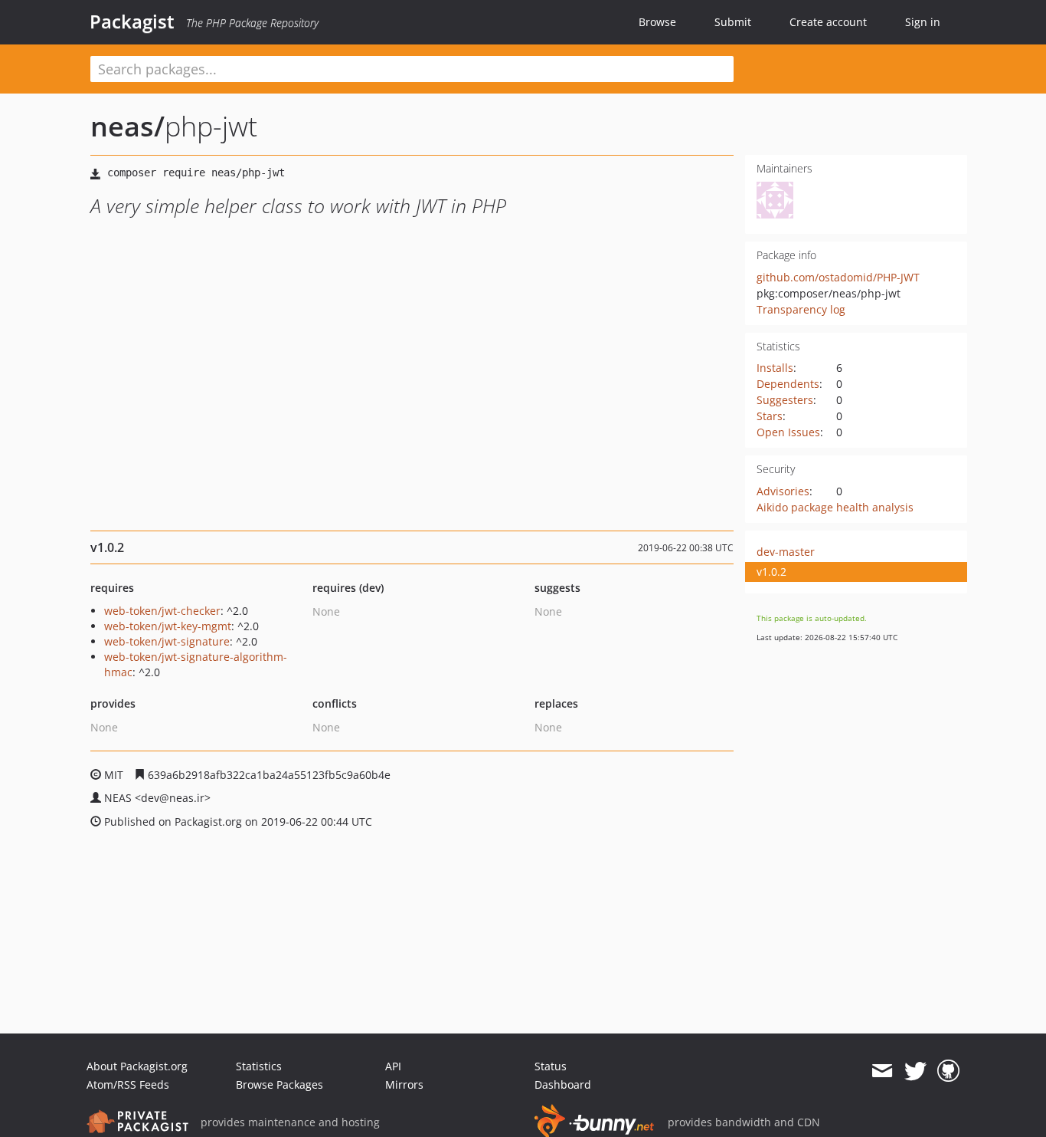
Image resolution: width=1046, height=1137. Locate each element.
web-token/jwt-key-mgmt (167, 626)
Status (550, 1066)
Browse (657, 22)
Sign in (922, 22)
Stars (770, 416)
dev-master (786, 551)
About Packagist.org (137, 1066)
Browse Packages (279, 1084)
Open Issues (788, 432)
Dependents (788, 383)
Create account (828, 22)
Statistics (259, 1066)
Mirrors (404, 1084)
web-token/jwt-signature (167, 641)
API (393, 1066)
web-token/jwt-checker (162, 610)
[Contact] (882, 1071)
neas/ (127, 126)
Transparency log (801, 309)
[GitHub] (948, 1071)
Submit (732, 22)
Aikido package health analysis (835, 507)
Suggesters (785, 400)
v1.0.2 (771, 571)
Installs (775, 367)
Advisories (783, 491)
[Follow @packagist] (915, 1071)
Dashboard (562, 1084)
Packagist (132, 21)
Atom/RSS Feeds (128, 1084)
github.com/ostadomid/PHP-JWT (838, 277)
